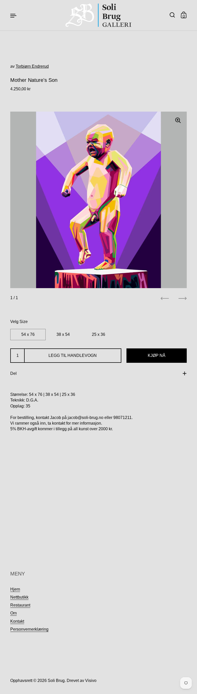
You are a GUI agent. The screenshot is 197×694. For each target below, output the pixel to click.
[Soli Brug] (99, 15)
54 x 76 (28, 334)
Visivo (90, 680)
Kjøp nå (156, 355)
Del (13, 373)
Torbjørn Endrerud (32, 66)
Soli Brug (56, 680)
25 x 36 (98, 334)
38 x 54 (63, 334)
